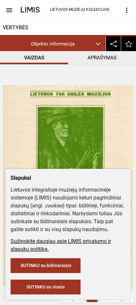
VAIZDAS (34, 58)
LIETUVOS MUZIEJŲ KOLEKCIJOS (79, 9)
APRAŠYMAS (102, 58)
